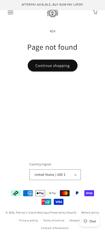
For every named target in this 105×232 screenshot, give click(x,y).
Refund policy (90, 212)
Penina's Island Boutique (33, 212)
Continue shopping (52, 65)
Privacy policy (28, 220)
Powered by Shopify (63, 212)
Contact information (55, 228)
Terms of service (53, 220)
